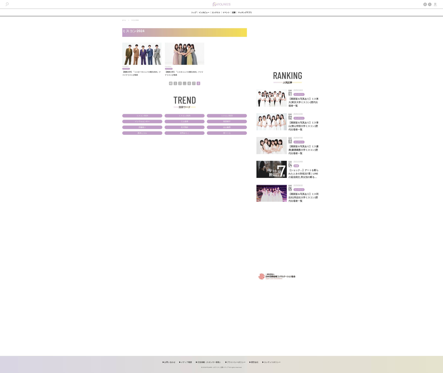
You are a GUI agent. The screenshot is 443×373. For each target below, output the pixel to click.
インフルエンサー (142, 121)
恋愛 (234, 12)
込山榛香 (227, 127)
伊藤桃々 (142, 127)
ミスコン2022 (227, 116)
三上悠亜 (184, 121)
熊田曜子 (227, 121)
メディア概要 (186, 362)
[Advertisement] (287, 44)
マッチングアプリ (245, 12)
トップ (193, 12)
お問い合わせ (169, 362)
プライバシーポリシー (236, 362)
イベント (226, 12)
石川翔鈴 (184, 127)
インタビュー (204, 12)
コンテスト (216, 12)
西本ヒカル (142, 133)
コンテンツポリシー (272, 362)
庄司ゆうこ (184, 133)
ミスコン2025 (184, 116)
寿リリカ (227, 133)
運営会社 (254, 362)
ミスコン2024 (142, 116)
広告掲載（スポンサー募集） (210, 362)
